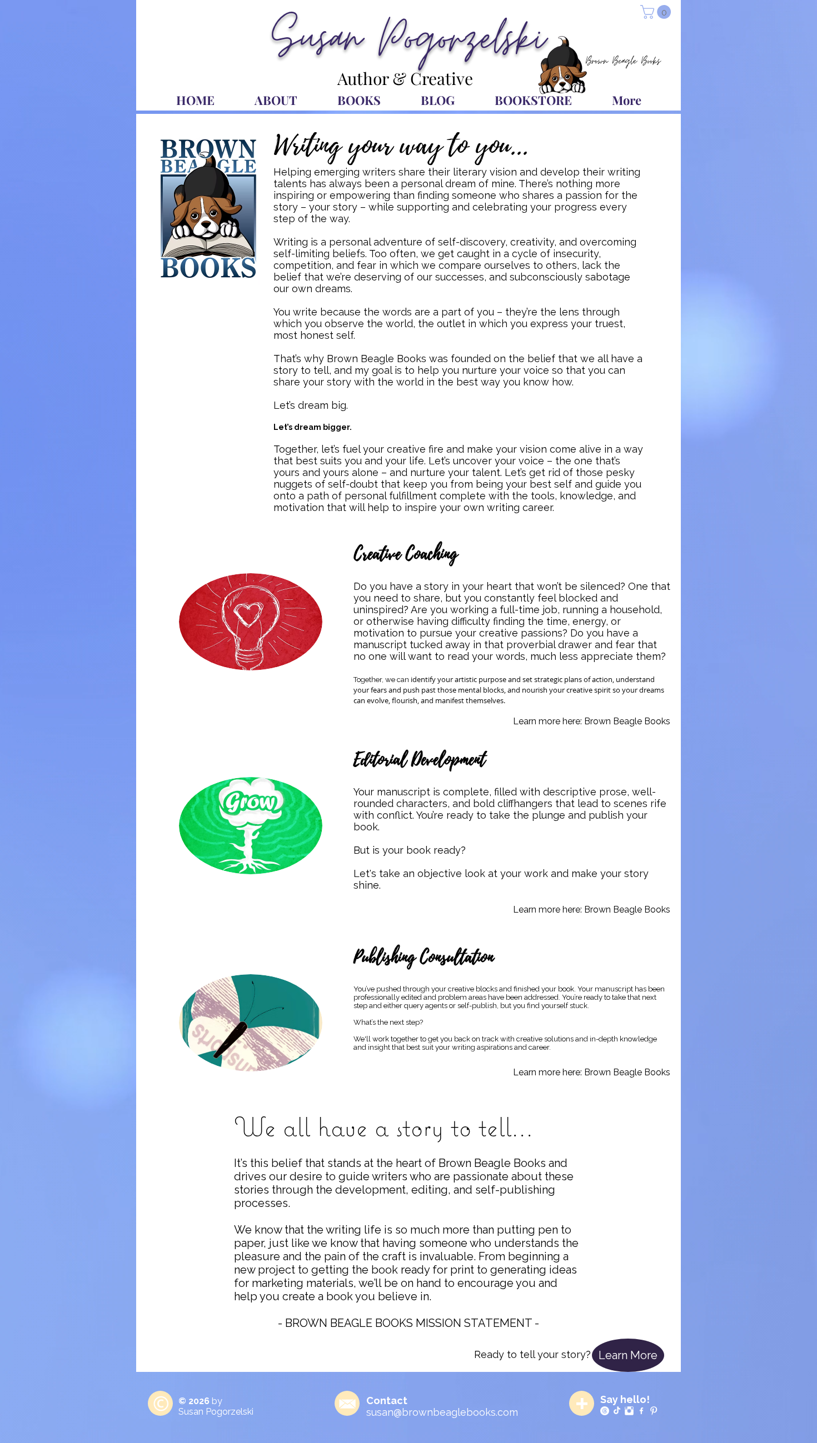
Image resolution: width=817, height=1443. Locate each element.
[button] (657, 12)
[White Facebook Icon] (641, 1410)
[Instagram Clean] (629, 1410)
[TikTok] (616, 1410)
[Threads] (604, 1410)
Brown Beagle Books (627, 721)
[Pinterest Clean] (653, 1410)
